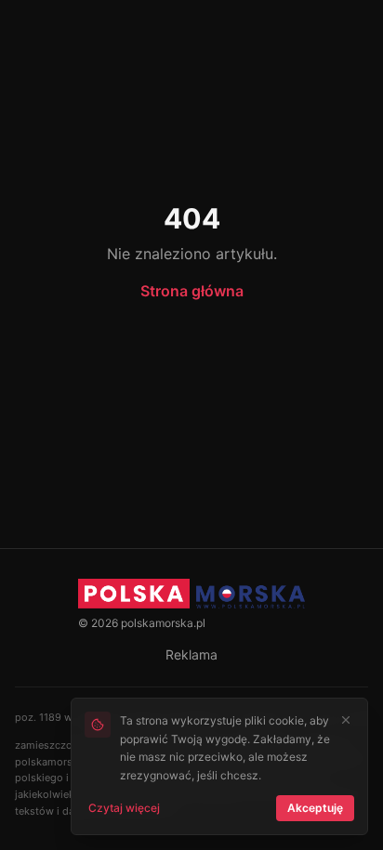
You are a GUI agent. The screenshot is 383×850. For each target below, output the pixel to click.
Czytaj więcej (124, 808)
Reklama (191, 654)
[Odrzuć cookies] (346, 720)
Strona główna (192, 290)
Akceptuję (315, 808)
